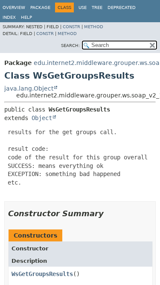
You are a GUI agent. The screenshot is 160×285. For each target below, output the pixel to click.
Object (42, 118)
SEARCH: (70, 45)
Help (26, 17)
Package (40, 7)
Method (93, 26)
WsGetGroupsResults (42, 273)
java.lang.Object (28, 88)
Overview (14, 7)
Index (9, 17)
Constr (71, 26)
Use (83, 7)
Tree (97, 7)
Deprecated (122, 7)
